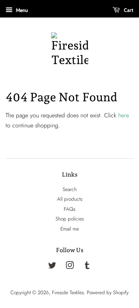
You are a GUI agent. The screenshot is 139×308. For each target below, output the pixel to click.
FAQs (69, 209)
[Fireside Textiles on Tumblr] (87, 266)
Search (70, 189)
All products (69, 199)
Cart (128, 10)
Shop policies (70, 218)
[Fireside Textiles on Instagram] (70, 266)
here (123, 115)
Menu (21, 10)
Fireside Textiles (68, 292)
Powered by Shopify (108, 292)
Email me (69, 228)
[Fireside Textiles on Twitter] (52, 266)
